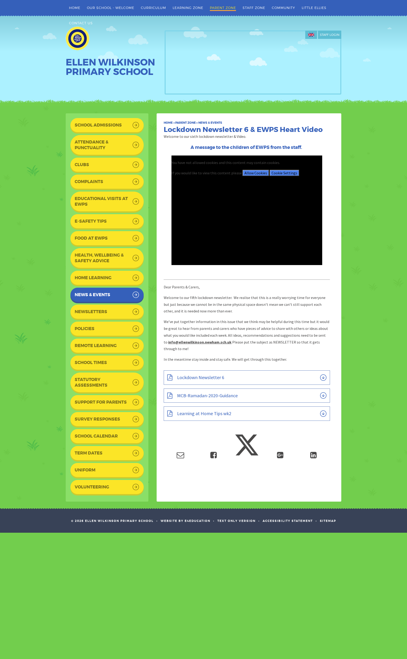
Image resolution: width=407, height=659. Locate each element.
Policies (84, 329)
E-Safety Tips (91, 221)
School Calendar (96, 436)
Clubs (82, 165)
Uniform (85, 470)
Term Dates (88, 453)
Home (168, 123)
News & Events (210, 123)
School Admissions (98, 125)
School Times (91, 362)
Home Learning (93, 278)
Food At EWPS (91, 238)
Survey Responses (97, 419)
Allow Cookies (255, 173)
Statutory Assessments (91, 382)
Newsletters (91, 312)
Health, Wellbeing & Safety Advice (99, 258)
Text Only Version (236, 521)
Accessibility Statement (288, 521)
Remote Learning (96, 345)
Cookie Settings (284, 173)
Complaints (89, 181)
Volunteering (92, 487)
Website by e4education (185, 521)
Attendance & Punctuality (91, 145)
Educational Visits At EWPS (101, 201)
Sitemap (328, 521)
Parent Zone (185, 123)
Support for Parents (101, 402)
